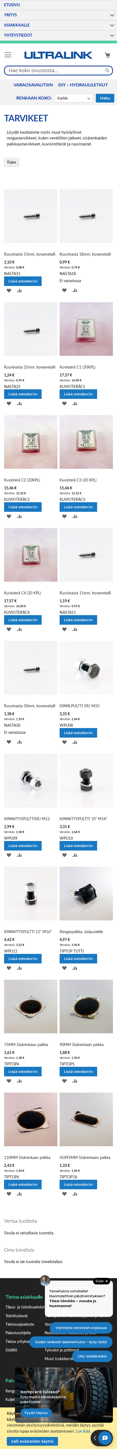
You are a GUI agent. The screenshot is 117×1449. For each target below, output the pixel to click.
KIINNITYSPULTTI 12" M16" (28, 932)
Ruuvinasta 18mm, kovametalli (85, 254)
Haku (105, 98)
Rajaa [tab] (11, 162)
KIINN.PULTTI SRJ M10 (79, 706)
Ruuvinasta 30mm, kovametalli (29, 706)
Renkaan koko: (34, 98)
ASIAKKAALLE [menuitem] (17, 25)
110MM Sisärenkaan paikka (27, 1158)
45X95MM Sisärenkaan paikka (85, 1158)
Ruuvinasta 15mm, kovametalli (29, 254)
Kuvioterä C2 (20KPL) (22, 480)
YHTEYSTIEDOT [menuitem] (18, 35)
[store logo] (58, 55)
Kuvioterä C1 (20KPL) (78, 367)
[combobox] (58, 70)
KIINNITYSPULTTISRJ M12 (27, 819)
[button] (9, 291)
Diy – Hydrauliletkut (83, 85)
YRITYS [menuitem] (10, 15)
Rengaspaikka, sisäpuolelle (81, 932)
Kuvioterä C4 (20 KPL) (22, 593)
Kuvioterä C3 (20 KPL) (78, 480)
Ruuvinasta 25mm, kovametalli (29, 367)
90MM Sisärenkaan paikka (82, 1045)
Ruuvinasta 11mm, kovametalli (85, 593)
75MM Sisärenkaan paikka (26, 1045)
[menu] (58, 20)
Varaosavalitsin (33, 85)
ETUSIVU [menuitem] (12, 5)
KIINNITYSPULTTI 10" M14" (83, 819)
